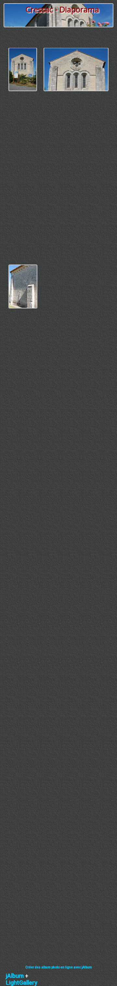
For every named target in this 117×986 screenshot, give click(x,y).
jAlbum (15, 975)
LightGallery (21, 982)
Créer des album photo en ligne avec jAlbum (58, 967)
